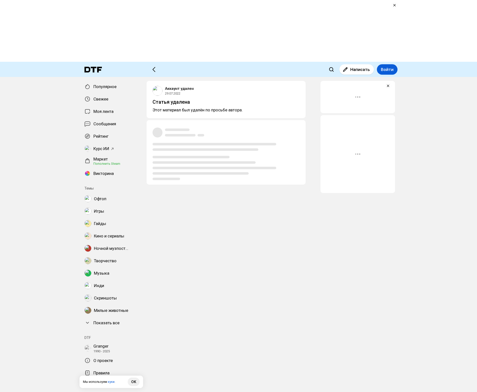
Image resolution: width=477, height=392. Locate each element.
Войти (387, 69)
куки (111, 382)
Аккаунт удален (179, 88)
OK (133, 382)
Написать (360, 69)
